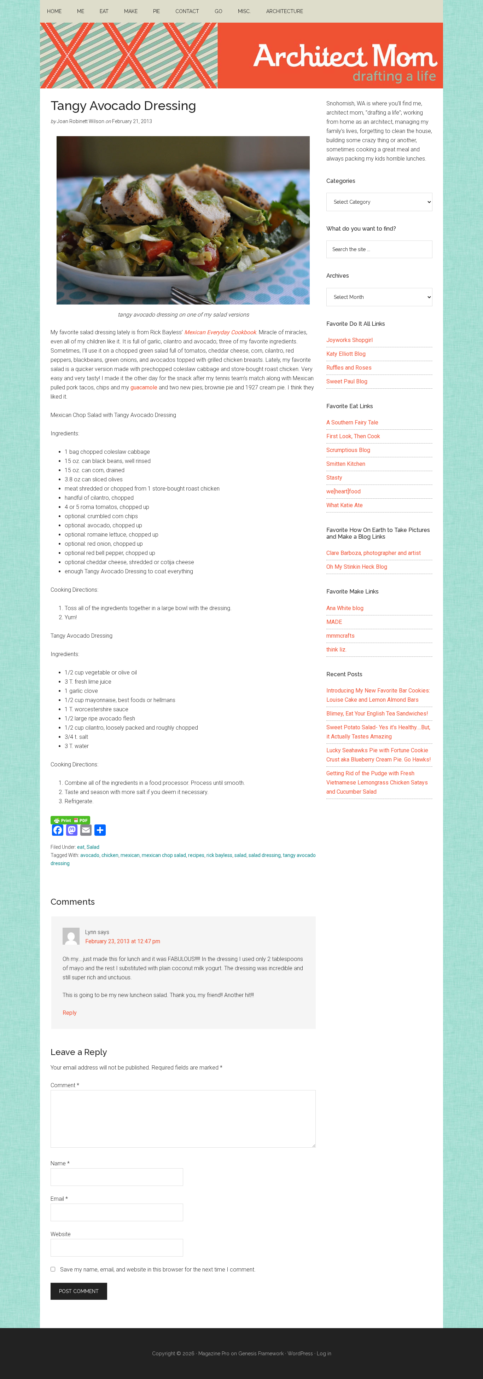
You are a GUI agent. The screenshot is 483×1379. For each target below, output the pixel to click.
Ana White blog (344, 608)
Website (61, 1234)
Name (60, 1163)
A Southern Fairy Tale (352, 422)
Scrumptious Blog (348, 450)
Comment (65, 1085)
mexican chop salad (164, 855)
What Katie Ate (344, 505)
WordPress (300, 1353)
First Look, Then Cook (353, 436)
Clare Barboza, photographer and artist (373, 553)
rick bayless (219, 855)
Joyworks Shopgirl (349, 340)
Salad (93, 847)
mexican (130, 855)
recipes (196, 855)
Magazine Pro (213, 1353)
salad (240, 855)
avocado (89, 855)
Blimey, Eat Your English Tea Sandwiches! (377, 713)
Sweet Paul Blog (346, 381)
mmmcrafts (340, 635)
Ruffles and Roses (349, 367)
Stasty (334, 477)
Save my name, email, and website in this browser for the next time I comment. (158, 1269)
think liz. (336, 649)
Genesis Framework (261, 1353)
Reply (70, 1012)
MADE (334, 622)
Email (59, 1198)
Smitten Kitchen (345, 463)
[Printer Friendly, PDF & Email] (70, 820)
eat (81, 847)
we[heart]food (343, 491)
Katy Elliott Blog (346, 353)
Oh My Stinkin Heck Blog (356, 566)
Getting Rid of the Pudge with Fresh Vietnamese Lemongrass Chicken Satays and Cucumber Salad (377, 782)
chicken (109, 855)
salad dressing (265, 855)
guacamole (143, 387)
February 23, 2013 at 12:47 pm (122, 941)
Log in (324, 1353)
